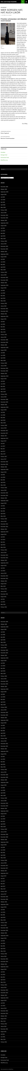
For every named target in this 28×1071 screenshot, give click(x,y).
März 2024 (3, 238)
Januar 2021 (3, 337)
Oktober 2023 (4, 251)
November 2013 (4, 557)
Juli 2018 (3, 412)
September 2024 (4, 223)
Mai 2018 (3, 417)
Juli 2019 (3, 381)
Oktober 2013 (4, 560)
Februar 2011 (4, 607)
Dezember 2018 (4, 399)
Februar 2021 (4, 334)
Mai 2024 (3, 233)
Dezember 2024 (4, 215)
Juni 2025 (3, 199)
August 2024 (3, 225)
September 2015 (4, 500)
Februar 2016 (4, 487)
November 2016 (4, 464)
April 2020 (3, 357)
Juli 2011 (3, 599)
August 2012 (3, 583)
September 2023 (4, 254)
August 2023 (3, 256)
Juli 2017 (3, 443)
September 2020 (4, 347)
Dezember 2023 (4, 246)
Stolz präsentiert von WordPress (7, 1069)
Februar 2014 (4, 549)
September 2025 (4, 191)
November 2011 (4, 594)
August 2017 (3, 441)
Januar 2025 (3, 212)
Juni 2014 (3, 539)
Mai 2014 (3, 542)
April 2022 (3, 298)
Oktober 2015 (4, 498)
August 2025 (3, 194)
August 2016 (3, 472)
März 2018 (3, 422)
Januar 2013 (3, 573)
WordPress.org (4, 160)
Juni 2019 (3, 383)
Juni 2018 (3, 415)
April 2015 (3, 513)
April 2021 (3, 329)
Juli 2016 (3, 474)
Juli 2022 (3, 290)
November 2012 (4, 578)
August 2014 (3, 534)
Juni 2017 (3, 446)
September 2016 (4, 469)
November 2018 (4, 402)
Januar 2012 (3, 591)
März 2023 (3, 269)
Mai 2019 (3, 386)
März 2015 (3, 516)
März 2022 (3, 300)
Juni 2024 (3, 230)
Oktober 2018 (4, 404)
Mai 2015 (3, 511)
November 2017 (4, 433)
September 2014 (4, 531)
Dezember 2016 (4, 461)
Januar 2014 (3, 552)
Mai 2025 (3, 202)
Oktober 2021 (4, 313)
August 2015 (3, 503)
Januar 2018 (3, 428)
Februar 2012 (4, 588)
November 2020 (4, 342)
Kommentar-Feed (5, 157)
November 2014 (4, 526)
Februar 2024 (4, 241)
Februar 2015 (4, 518)
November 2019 (4, 370)
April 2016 (3, 482)
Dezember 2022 (4, 277)
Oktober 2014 (4, 529)
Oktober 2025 (4, 189)
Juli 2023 (3, 259)
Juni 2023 (3, 261)
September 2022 (4, 285)
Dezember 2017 (4, 430)
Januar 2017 (3, 459)
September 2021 (4, 316)
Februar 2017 (4, 456)
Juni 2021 (3, 324)
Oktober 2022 (4, 282)
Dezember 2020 (4, 339)
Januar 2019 (3, 396)
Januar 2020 (3, 365)
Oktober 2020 (4, 345)
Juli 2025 (3, 197)
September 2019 (4, 376)
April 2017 (3, 451)
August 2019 (3, 378)
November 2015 (4, 495)
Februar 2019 (4, 394)
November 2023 (4, 249)
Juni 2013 (3, 570)
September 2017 (4, 438)
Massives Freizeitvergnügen (8, 137)
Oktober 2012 (4, 581)
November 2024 (4, 217)
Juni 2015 (3, 508)
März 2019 (3, 391)
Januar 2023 (3, 274)
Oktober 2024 (4, 220)
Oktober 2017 (4, 435)
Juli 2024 (3, 228)
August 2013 (3, 565)
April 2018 (3, 420)
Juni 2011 (3, 601)
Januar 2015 (3, 521)
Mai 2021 (3, 326)
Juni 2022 (3, 293)
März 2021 (3, 332)
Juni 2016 (3, 477)
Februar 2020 (4, 363)
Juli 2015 (3, 505)
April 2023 (3, 267)
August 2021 (3, 319)
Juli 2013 (3, 568)
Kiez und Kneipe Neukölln (9, 1)
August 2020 (3, 350)
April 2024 (3, 236)
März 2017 (3, 453)
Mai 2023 (3, 264)
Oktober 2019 (4, 373)
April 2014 (3, 544)
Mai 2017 (3, 448)
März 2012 (3, 586)
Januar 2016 (3, 490)
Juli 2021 (3, 321)
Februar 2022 (4, 303)
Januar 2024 (3, 243)
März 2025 (3, 207)
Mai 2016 (3, 479)
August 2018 (3, 409)
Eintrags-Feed (4, 154)
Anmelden (3, 152)
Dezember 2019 (4, 368)
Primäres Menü (26, 1)
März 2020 (3, 360)
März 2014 (3, 547)
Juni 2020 (3, 355)
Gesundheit (3, 7)
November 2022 (4, 280)
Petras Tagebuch (6, 132)
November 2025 (4, 186)
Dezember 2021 (4, 308)
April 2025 (3, 204)
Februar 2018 (4, 425)
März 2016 (3, 485)
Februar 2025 (4, 210)
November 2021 (4, 311)
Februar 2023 (4, 272)
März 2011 (3, 604)
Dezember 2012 (4, 575)
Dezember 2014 (4, 524)
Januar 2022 (3, 306)
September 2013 (4, 562)
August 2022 (3, 287)
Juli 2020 (3, 352)
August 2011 (3, 596)
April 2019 (3, 389)
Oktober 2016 (4, 466)
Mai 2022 (3, 295)
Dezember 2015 (4, 492)
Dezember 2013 (4, 555)
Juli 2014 (3, 537)
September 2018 (4, 407)
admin (10, 15)
